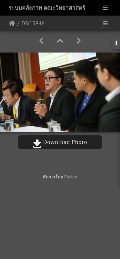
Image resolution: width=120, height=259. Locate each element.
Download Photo (64, 142)
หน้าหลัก (12, 23)
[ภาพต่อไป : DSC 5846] (79, 40)
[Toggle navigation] (105, 8)
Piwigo (70, 177)
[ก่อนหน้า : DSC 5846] (41, 40)
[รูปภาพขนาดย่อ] (60, 40)
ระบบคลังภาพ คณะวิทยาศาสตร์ (47, 7)
